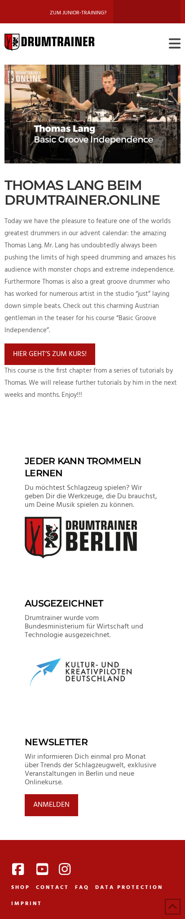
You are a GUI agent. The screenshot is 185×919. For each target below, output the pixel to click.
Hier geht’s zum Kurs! (50, 354)
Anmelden (51, 805)
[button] (175, 44)
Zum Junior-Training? (78, 13)
